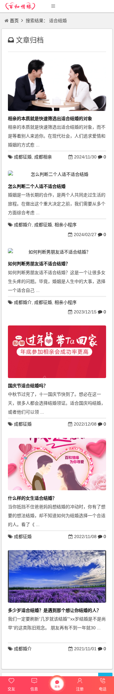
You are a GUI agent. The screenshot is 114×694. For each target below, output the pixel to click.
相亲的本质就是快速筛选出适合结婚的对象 (50, 118)
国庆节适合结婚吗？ (28, 385)
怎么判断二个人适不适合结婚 (37, 186)
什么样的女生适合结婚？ (32, 498)
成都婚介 (23, 224)
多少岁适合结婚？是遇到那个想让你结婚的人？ (54, 610)
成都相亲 (43, 156)
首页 (14, 20)
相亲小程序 (65, 224)
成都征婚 (23, 156)
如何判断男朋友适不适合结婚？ (39, 263)
